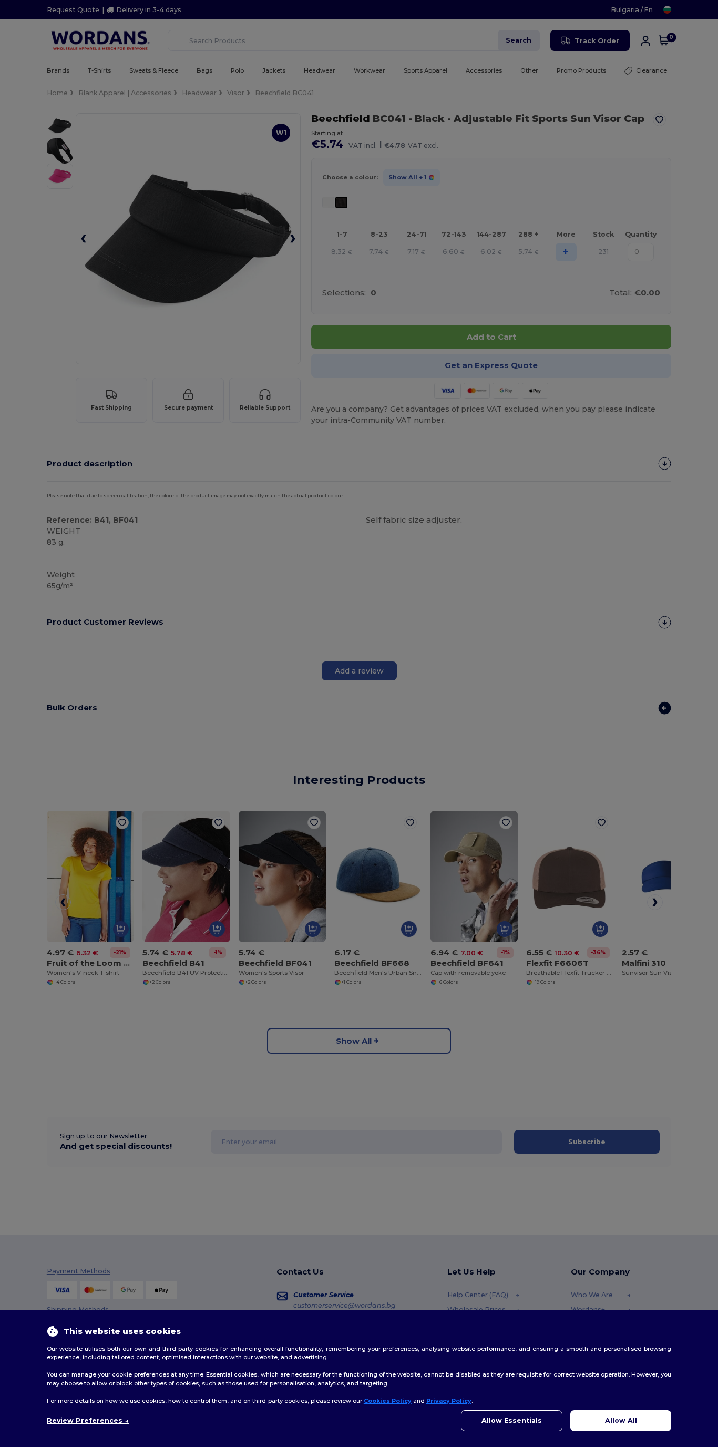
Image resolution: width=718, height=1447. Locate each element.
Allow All (621, 1420)
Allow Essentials (511, 1420)
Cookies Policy (388, 1400)
